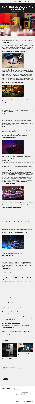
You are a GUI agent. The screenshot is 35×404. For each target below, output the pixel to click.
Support (15, 388)
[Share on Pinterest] (7, 334)
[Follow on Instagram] (22, 398)
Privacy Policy (16, 368)
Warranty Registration (16, 389)
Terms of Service (20, 368)
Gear (17, 4)
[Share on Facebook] (4, 334)
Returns (15, 393)
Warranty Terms (16, 390)
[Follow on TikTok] (25, 398)
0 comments (22, 11)
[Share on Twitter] (6, 334)
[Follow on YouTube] (23, 398)
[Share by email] (9, 334)
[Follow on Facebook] (20, 398)
